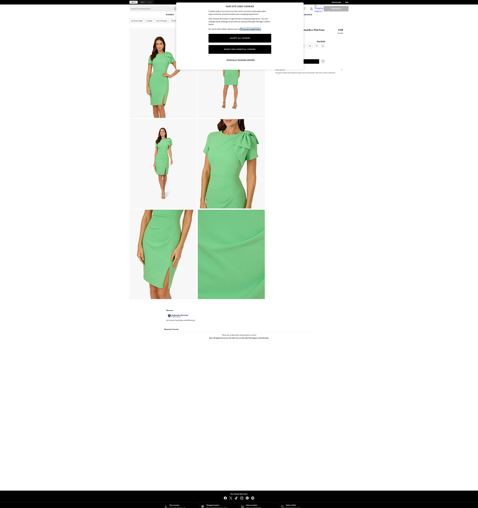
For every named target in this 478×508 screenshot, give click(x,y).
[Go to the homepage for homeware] (146, 2)
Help (346, 2)
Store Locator (336, 2)
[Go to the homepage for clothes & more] (133, 2)
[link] (311, 8)
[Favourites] (304, 8)
